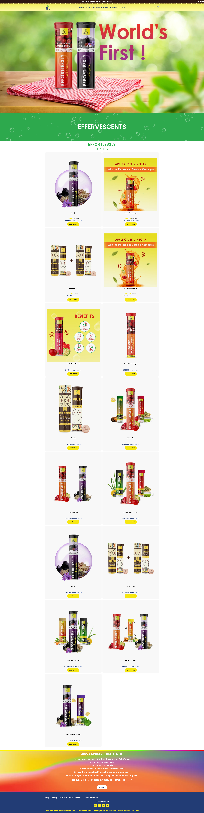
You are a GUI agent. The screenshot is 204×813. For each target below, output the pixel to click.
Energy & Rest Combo (73, 734)
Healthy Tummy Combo (130, 512)
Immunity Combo (130, 660)
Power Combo (73, 512)
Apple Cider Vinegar (130, 213)
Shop (81, 7)
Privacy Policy (111, 811)
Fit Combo (130, 438)
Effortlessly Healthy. (102, 801)
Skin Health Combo (73, 660)
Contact (108, 7)
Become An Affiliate (118, 7)
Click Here (102, 787)
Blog (102, 7)
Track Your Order (51, 811)
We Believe (96, 7)
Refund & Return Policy (67, 811)
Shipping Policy (99, 811)
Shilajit (73, 213)
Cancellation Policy (85, 811)
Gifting (88, 7)
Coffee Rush (73, 288)
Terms (120, 811)
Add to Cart (73, 224)
